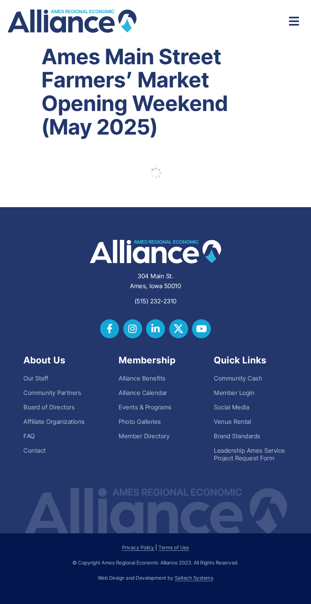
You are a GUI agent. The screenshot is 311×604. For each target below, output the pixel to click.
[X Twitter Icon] (178, 328)
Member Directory (144, 436)
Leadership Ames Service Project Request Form (249, 454)
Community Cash (238, 378)
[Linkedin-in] (155, 328)
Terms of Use (174, 547)
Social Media (231, 407)
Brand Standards (237, 436)
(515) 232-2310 (156, 301)
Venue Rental (232, 421)
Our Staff (36, 378)
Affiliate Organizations (54, 421)
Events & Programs (145, 407)
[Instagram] (132, 328)
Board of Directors (49, 407)
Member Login (234, 392)
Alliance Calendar (143, 392)
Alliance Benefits (142, 378)
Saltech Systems (194, 578)
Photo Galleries (140, 421)
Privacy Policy (138, 547)
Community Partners (52, 392)
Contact (35, 450)
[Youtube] (201, 328)
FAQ (29, 436)
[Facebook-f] (109, 328)
